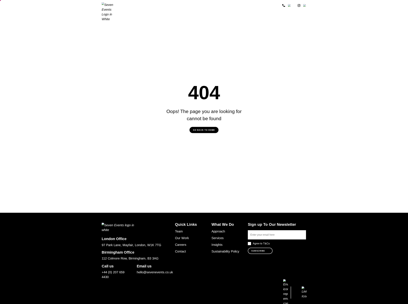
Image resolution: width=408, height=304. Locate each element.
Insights (192, 5)
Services (157, 5)
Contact (180, 251)
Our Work (182, 238)
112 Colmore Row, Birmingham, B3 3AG (130, 258)
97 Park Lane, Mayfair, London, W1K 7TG (131, 245)
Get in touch (267, 5)
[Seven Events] (110, 11)
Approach (130, 5)
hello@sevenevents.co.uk (155, 272)
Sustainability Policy (225, 251)
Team (144, 5)
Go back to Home (204, 130)
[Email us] (289, 5)
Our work (177, 5)
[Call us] (283, 5)
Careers (180, 244)
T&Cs (266, 243)
